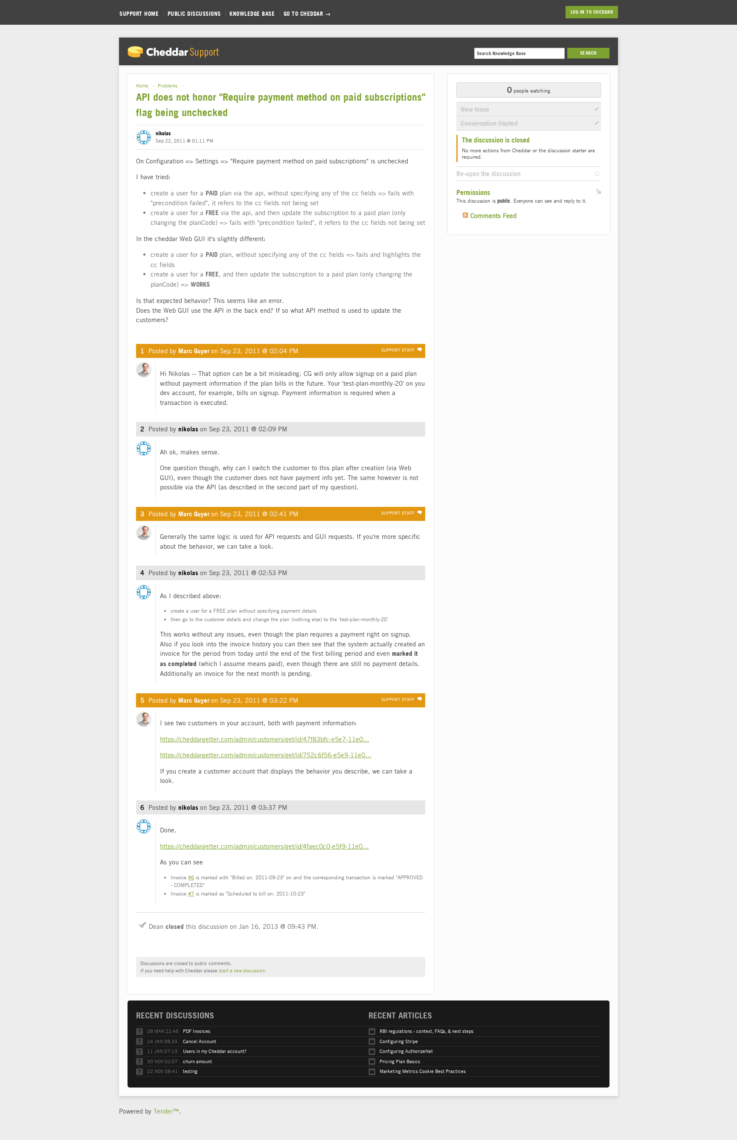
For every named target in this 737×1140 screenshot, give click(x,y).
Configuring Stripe (399, 1041)
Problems (167, 85)
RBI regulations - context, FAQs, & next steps (426, 1031)
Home (142, 85)
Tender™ (166, 1111)
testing (190, 1071)
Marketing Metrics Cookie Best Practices (423, 1071)
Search (588, 53)
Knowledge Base (252, 13)
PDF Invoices (196, 1031)
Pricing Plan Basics (400, 1061)
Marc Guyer (193, 351)
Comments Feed (493, 215)
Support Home (139, 13)
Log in (578, 12)
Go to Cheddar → (307, 13)
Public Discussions (194, 13)
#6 (191, 877)
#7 (191, 893)
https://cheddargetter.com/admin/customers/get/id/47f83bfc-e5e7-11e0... (264, 739)
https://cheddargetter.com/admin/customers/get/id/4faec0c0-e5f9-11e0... (264, 846)
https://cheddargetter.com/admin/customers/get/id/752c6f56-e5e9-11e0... (265, 755)
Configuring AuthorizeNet (406, 1051)
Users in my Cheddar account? (215, 1051)
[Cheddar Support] (173, 54)
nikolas (163, 133)
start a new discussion (242, 970)
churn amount (197, 1061)
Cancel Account (199, 1041)
